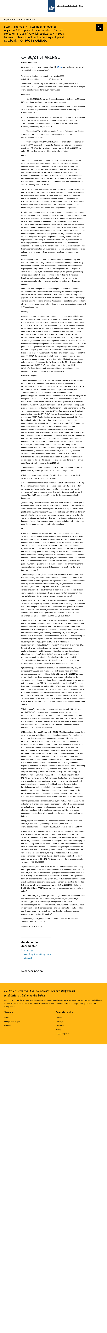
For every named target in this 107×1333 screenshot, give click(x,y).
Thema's (19, 26)
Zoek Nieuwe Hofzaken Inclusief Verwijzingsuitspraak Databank (34, 37)
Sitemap (7, 1025)
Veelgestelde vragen (12, 1021)
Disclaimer (60, 1025)
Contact (7, 1017)
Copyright (59, 1021)
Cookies (59, 1017)
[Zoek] (99, 27)
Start (7, 26)
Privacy (58, 1029)
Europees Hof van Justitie (34, 30)
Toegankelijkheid (62, 1033)
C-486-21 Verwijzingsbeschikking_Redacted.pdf (37, 954)
